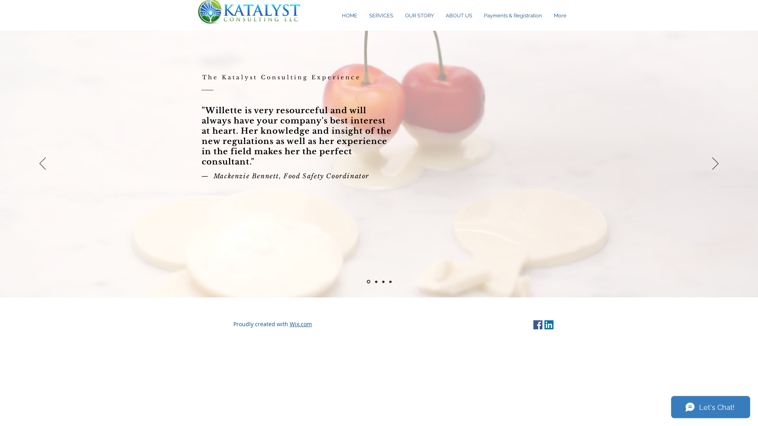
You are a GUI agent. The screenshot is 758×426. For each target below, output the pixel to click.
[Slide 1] (368, 282)
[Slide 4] (383, 281)
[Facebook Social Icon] (537, 324)
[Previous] (42, 164)
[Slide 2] (376, 281)
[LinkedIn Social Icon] (548, 324)
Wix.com (301, 324)
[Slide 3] (390, 281)
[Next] (715, 164)
